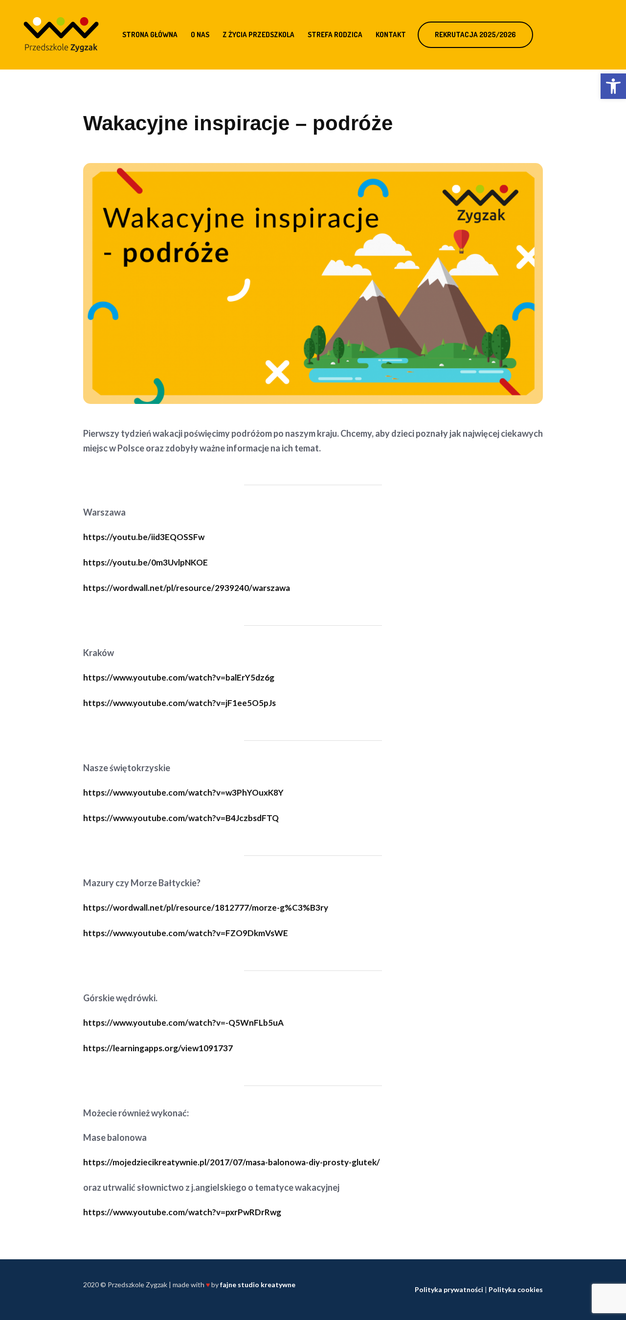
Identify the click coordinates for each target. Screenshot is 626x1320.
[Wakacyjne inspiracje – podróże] (313, 282)
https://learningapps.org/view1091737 (158, 1048)
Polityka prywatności (449, 1289)
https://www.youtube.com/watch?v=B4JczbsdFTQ (181, 818)
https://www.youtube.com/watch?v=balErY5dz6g (178, 677)
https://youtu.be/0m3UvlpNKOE (145, 562)
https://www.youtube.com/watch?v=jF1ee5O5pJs (179, 703)
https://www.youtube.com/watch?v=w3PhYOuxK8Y (183, 792)
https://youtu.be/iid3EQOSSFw (143, 537)
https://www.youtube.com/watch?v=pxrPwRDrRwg (182, 1212)
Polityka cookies (516, 1289)
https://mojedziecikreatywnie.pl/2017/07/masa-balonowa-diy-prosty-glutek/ (231, 1162)
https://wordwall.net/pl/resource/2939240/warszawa (186, 588)
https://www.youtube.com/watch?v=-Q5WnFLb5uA (183, 1022)
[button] (613, 86)
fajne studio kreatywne (257, 1284)
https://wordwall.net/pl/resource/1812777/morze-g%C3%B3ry (205, 907)
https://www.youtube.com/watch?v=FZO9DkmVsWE (185, 933)
